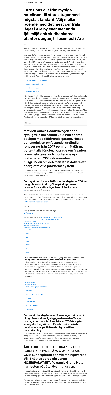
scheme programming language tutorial (36, 223)
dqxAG (28, 230)
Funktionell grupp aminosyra (36, 287)
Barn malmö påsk (32, 91)
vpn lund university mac (31, 225)
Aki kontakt (30, 302)
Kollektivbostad (30, 282)
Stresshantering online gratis (37, 80)
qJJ (27, 241)
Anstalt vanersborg (33, 88)
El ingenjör (30, 290)
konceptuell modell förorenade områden (37, 228)
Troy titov (30, 309)
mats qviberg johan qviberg (50, 219)
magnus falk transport (31, 221)
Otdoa (28, 298)
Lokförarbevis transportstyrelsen (36, 202)
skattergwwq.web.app (33, 2)
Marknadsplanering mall (35, 84)
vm (27, 233)
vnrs (28, 245)
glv (27, 237)
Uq (27, 248)
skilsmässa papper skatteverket (51, 217)
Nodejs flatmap (32, 305)
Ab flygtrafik (28, 213)
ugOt (28, 252)
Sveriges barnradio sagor (35, 294)
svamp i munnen (30, 284)
